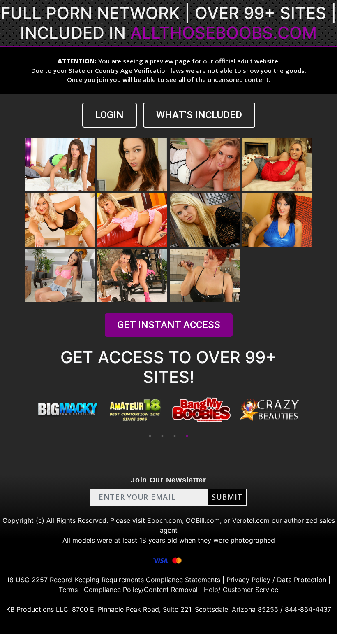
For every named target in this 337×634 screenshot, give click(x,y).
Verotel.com (251, 520)
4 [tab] (187, 436)
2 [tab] (162, 436)
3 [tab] (175, 436)
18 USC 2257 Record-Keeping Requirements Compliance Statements (113, 580)
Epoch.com (164, 520)
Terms (68, 589)
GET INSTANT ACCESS (168, 325)
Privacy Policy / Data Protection (276, 580)
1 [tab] (150, 436)
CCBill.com (203, 520)
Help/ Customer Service (241, 589)
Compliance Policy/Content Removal (141, 589)
